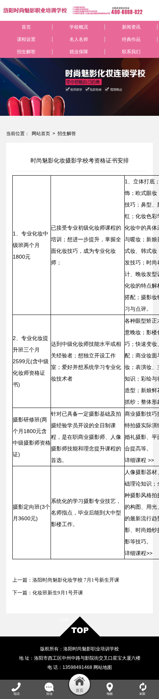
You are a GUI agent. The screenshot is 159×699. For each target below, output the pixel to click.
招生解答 (67, 133)
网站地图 (102, 667)
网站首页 (41, 133)
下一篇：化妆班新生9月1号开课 (47, 593)
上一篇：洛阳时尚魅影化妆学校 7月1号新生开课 (65, 580)
